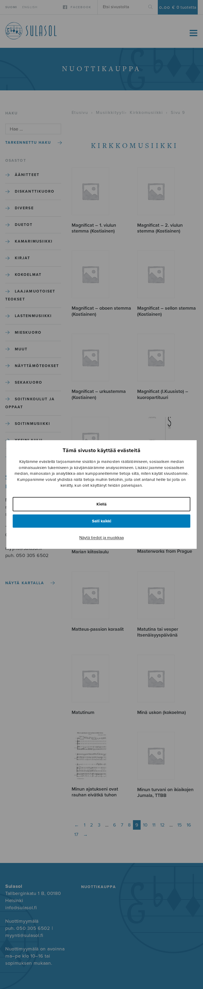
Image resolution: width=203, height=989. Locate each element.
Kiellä (101, 504)
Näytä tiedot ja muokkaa (101, 537)
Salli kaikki (101, 521)
